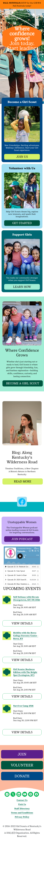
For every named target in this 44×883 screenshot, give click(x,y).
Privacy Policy (22, 817)
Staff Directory (22, 808)
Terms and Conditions (22, 813)
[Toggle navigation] (40, 15)
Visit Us (22, 804)
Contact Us (22, 800)
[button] (34, 15)
